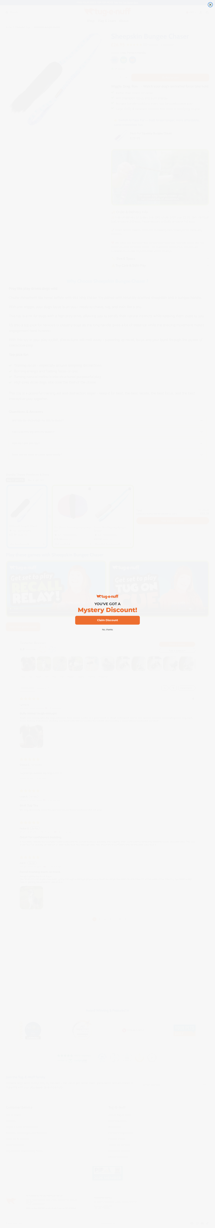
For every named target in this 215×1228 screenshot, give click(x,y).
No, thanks (107, 629)
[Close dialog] (210, 4)
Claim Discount (107, 620)
